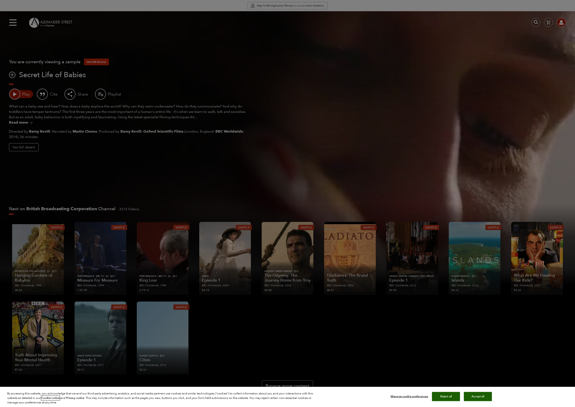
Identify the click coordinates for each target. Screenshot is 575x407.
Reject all (446, 396)
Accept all (477, 396)
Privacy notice (75, 398)
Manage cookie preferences (409, 396)
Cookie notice (50, 398)
